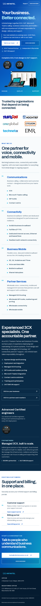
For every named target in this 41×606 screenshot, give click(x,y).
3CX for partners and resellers (14, 397)
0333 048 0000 (34, 3)
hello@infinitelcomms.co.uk (18, 555)
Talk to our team (9, 43)
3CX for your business (11, 391)
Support (25, 3)
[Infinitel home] (12, 4)
